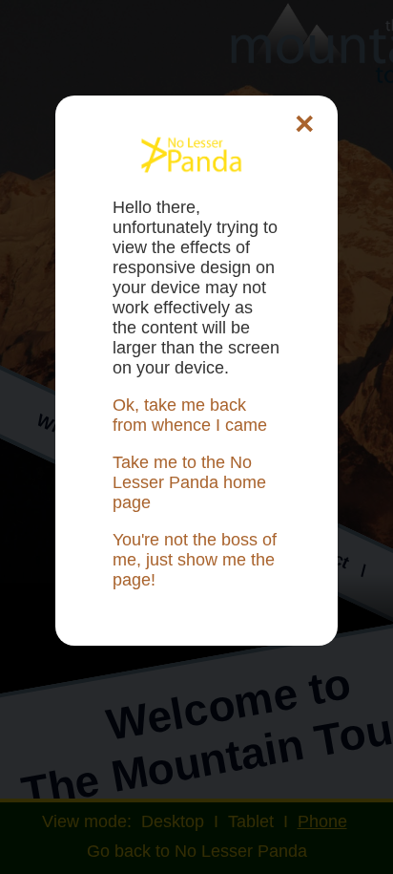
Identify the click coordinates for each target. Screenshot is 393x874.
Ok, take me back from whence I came (190, 415)
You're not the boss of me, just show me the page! (195, 559)
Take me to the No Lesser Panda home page (189, 482)
